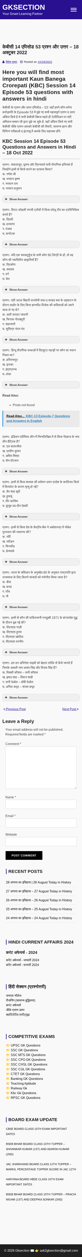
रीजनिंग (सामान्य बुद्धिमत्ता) (20, 1000)
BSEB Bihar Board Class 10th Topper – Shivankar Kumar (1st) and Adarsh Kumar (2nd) (37, 1149)
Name (10, 797)
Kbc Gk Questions (23, 1093)
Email (10, 816)
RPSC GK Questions (25, 1097)
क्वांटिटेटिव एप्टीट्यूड (18, 1014)
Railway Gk (19, 1088)
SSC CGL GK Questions (28, 1069)
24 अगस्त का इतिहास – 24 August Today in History (39, 918)
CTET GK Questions (25, 1074)
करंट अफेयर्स (13, 1005)
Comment (13, 744)
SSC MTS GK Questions (28, 1055)
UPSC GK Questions (25, 1045)
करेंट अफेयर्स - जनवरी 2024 (22, 960)
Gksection (23, 7)
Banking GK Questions (27, 1078)
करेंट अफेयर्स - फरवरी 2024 (22, 965)
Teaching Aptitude (23, 1083)
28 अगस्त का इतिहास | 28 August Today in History (38, 882)
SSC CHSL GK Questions (29, 1064)
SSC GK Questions (24, 1050)
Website (11, 834)
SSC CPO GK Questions (28, 1059)
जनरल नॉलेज (13, 995)
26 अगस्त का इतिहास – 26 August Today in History (39, 900)
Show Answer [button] (18, 199)
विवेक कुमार (11, 61)
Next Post (69, 709)
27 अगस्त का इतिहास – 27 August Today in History (39, 891)
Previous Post (15, 709)
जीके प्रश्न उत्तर (15, 1010)
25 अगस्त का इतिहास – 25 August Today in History (39, 909)
